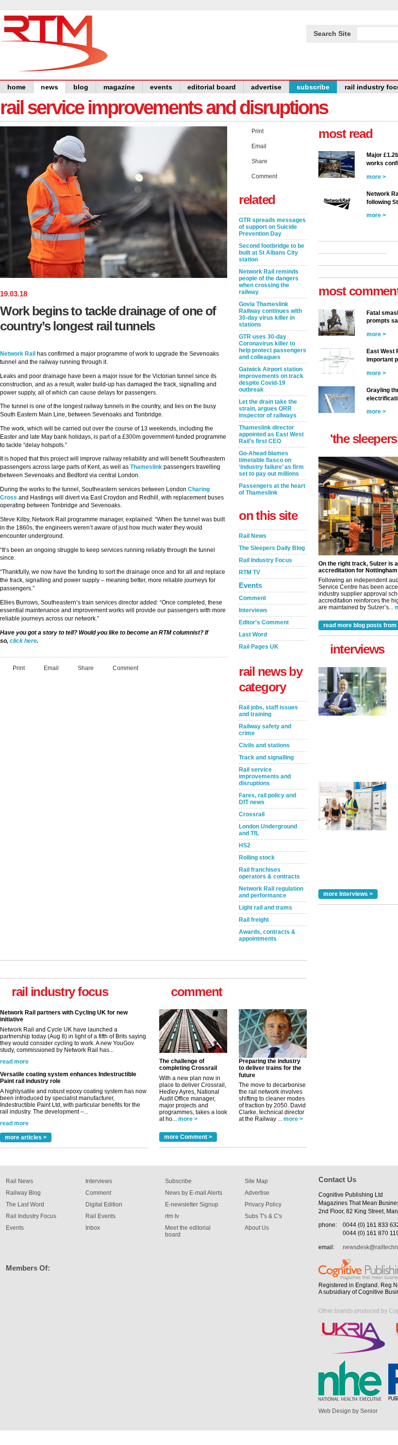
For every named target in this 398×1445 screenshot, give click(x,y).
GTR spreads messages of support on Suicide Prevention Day (272, 227)
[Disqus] (113, 808)
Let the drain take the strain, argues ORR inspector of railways (268, 408)
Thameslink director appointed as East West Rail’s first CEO (271, 434)
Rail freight (254, 919)
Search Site (332, 33)
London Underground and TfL (268, 830)
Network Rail (17, 353)
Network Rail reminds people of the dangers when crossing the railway (268, 281)
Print (19, 667)
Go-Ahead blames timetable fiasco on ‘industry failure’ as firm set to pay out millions (271, 463)
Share (86, 667)
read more (14, 1070)
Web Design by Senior (348, 1411)
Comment (125, 667)
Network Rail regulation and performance (271, 892)
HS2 (244, 845)
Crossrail (252, 814)
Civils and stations (264, 745)
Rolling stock (257, 857)
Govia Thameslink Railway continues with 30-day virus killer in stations (270, 314)
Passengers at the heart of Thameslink (272, 489)
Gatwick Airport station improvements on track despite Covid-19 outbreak (271, 379)
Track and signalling (266, 757)
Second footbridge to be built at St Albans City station (271, 252)
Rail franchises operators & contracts (269, 873)
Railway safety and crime (265, 730)
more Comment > (188, 1137)
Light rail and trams (265, 907)
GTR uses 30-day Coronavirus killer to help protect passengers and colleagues (272, 347)
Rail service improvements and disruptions (265, 776)
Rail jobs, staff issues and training (268, 711)
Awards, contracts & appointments (267, 935)
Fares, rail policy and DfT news (267, 799)
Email (51, 667)
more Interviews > (348, 894)
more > (188, 1119)
